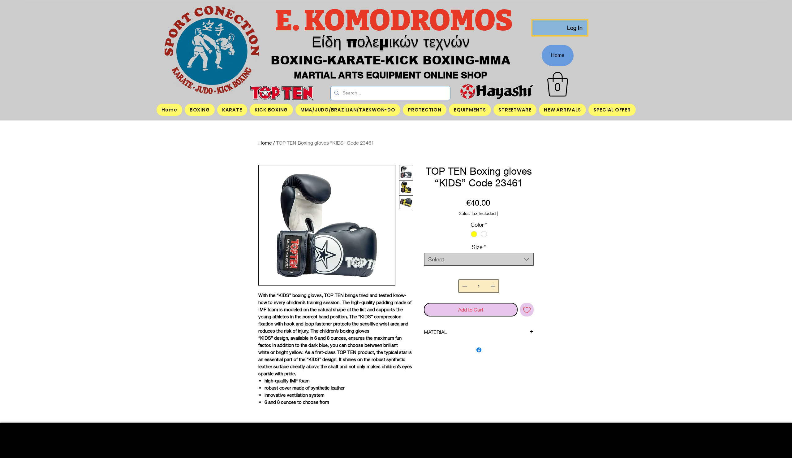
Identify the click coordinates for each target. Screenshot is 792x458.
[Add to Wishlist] (527, 309)
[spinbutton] (478, 286)
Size (479, 246)
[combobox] (479, 259)
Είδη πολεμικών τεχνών (391, 41)
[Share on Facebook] (479, 350)
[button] (557, 84)
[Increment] (493, 286)
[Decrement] (464, 286)
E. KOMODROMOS (396, 20)
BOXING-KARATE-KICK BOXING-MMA (390, 60)
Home (265, 143)
